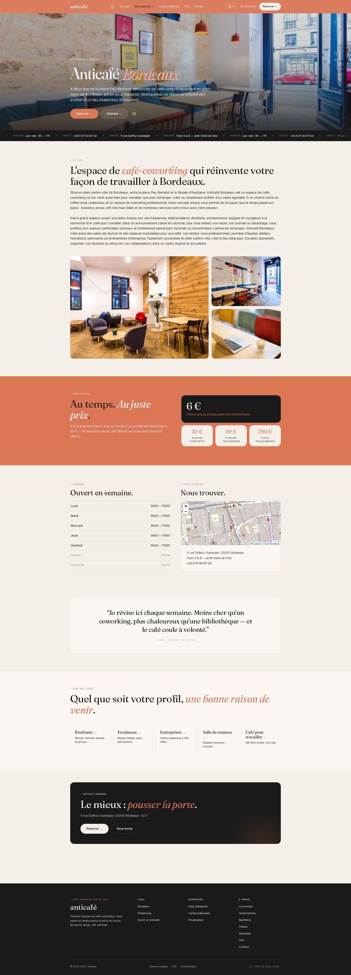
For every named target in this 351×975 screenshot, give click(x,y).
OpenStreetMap (272, 543)
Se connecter (248, 6)
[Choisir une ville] (152, 6)
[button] (230, 523)
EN (233, 6)
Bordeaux (144, 906)
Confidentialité (188, 966)
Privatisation (195, 920)
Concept (125, 6)
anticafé (79, 6)
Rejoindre (244, 933)
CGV (174, 966)
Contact (199, 6)
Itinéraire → (114, 114)
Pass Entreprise (197, 906)
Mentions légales (159, 966)
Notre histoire (247, 913)
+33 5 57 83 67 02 (199, 563)
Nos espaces (142, 6)
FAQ (186, 6)
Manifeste (245, 920)
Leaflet (256, 543)
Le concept (246, 906)
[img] (231, 523)
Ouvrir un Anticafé (148, 920)
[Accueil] (112, 6)
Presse (243, 926)
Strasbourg (144, 913)
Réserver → (270, 6)
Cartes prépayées (169, 6)
